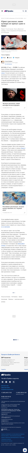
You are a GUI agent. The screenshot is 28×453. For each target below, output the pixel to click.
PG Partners (15, 296)
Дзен (10, 57)
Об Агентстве (4, 385)
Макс (4, 57)
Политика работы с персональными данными (11, 435)
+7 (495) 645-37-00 (6, 392)
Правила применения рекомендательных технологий (12, 437)
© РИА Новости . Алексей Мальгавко (9, 50)
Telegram (17, 57)
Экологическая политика (6, 440)
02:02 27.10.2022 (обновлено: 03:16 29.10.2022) (12, 18)
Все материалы (8, 64)
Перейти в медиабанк (6, 51)
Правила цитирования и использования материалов (12, 434)
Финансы (10, 299)
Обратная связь (5, 387)
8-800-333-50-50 (6, 397)
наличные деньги (19, 299)
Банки (20, 296)
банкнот (23, 148)
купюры (3, 301)
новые (3, 73)
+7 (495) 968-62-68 (21, 393)
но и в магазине (5, 227)
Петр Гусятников (5, 296)
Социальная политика (6, 439)
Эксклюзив (4, 299)
